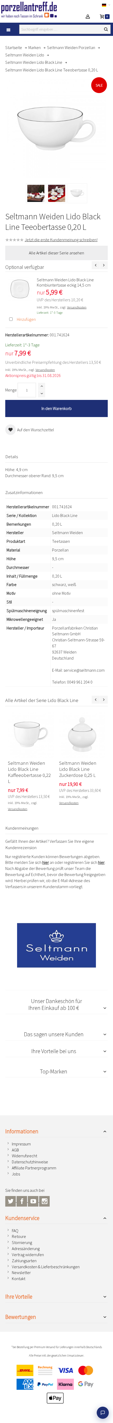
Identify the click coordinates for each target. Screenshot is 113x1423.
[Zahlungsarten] (56, 1385)
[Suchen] (105, 29)
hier (45, 862)
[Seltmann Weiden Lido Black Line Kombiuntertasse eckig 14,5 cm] (20, 289)
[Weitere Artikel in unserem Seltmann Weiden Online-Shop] (56, 945)
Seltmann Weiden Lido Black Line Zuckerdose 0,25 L (77, 769)
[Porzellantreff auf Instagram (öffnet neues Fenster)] (44, 1200)
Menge (11, 390)
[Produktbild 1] (36, 193)
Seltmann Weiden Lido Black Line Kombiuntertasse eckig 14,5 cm (65, 282)
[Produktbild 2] (56, 193)
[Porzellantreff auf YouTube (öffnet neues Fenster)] (33, 1200)
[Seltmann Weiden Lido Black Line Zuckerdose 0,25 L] (82, 735)
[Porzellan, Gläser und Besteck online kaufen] (34, 9)
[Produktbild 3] (77, 193)
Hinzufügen (26, 319)
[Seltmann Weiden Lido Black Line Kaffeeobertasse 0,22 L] (31, 735)
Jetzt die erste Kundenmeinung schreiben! (61, 239)
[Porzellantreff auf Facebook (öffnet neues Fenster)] (22, 1200)
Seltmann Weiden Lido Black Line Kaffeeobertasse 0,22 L (29, 772)
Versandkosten (76, 307)
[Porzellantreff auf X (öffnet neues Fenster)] (11, 1200)
